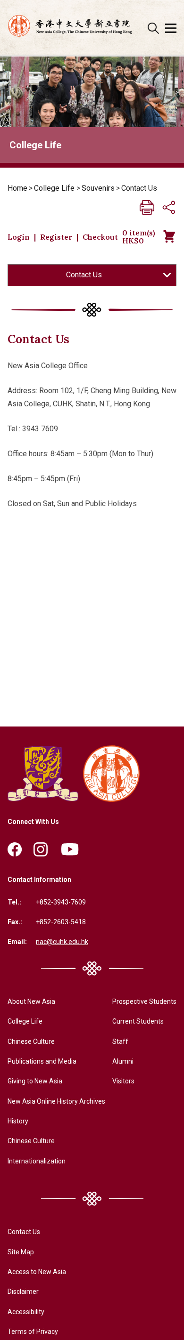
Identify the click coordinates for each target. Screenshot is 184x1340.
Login (19, 237)
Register (56, 237)
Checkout (100, 237)
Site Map (21, 1252)
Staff (120, 1041)
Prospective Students (144, 1001)
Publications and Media (42, 1061)
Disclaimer (23, 1291)
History (18, 1121)
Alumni (123, 1061)
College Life (54, 188)
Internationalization (37, 1161)
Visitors (123, 1081)
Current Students (138, 1021)
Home (17, 188)
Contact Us (139, 188)
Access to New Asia (37, 1271)
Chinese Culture (31, 1041)
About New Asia (31, 1001)
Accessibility (26, 1312)
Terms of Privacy (33, 1331)
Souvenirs (98, 188)
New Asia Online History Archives (56, 1101)
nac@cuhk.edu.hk (62, 941)
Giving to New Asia (35, 1081)
